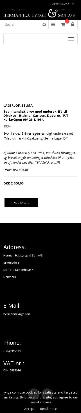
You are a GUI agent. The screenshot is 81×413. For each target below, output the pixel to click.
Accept (29, 408)
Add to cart (21, 202)
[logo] (40, 13)
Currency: (60, 4)
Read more (48, 408)
